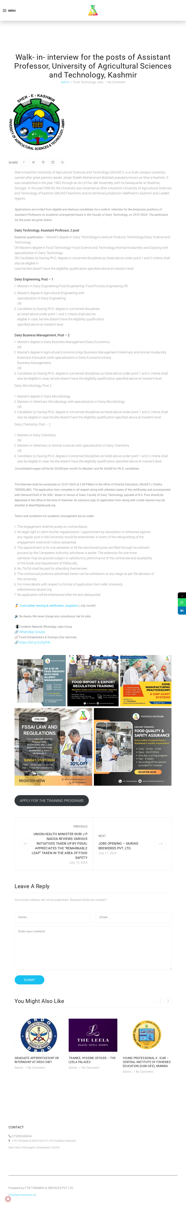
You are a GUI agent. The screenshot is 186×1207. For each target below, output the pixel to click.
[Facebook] (24, 162)
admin (65, 82)
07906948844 (22, 1136)
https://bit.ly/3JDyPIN (34, 642)
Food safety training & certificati (40, 605)
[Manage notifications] (8, 1199)
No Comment (116, 82)
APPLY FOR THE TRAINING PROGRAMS (52, 800)
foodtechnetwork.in (22, 1195)
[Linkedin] (182, 610)
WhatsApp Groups (32, 632)
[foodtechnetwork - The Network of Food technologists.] (93, 10)
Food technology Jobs (88, 82)
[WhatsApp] (182, 602)
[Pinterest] (43, 162)
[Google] (62, 162)
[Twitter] (33, 162)
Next (102, 836)
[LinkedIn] (53, 162)
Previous (80, 826)
